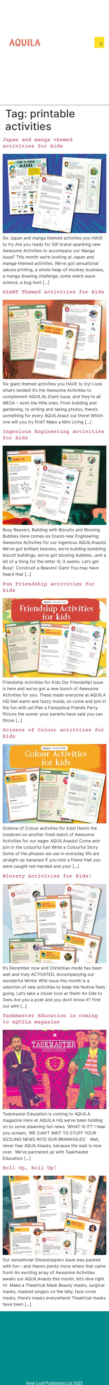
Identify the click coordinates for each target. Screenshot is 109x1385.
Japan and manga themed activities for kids (37, 143)
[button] (99, 42)
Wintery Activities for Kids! (47, 876)
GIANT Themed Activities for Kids (53, 292)
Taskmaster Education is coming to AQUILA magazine (50, 1019)
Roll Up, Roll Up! (30, 1168)
